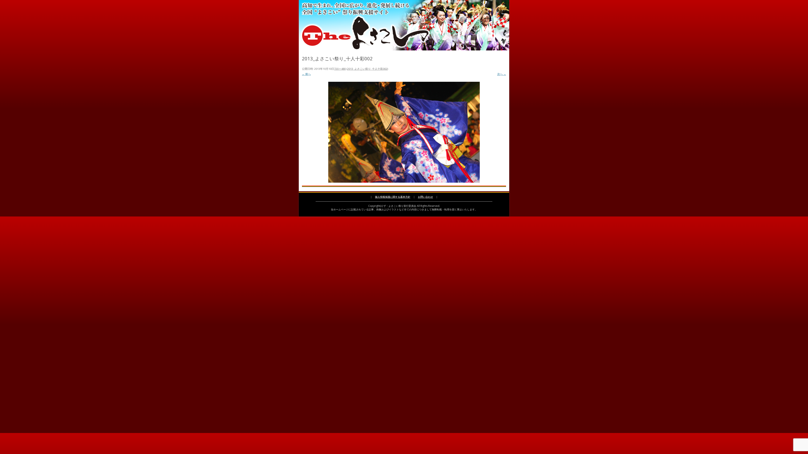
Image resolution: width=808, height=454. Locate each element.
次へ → (501, 74)
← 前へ (306, 74)
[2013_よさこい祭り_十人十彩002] (404, 132)
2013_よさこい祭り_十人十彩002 (367, 69)
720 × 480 (340, 69)
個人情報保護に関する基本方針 (392, 197)
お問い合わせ (425, 197)
